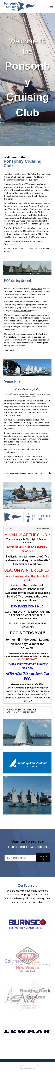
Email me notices (42, 528)
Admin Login (29, 1069)
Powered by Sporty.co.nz (27, 1065)
